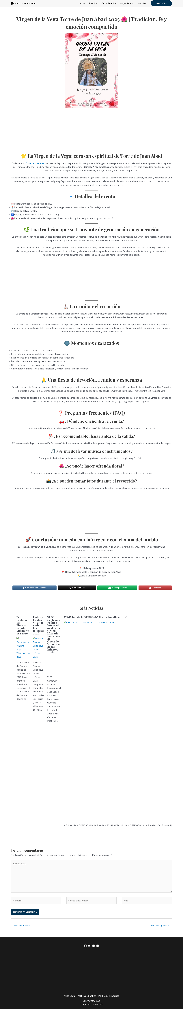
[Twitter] (89, 945)
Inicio (82, 3)
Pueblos (93, 3)
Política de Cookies (86, 995)
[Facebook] (85, 945)
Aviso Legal (69, 995)
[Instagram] (93, 945)
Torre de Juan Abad (35, 163)
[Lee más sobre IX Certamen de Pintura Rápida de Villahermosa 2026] (23, 647)
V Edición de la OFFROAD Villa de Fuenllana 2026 (95, 617)
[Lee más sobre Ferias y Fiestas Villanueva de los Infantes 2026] (38, 647)
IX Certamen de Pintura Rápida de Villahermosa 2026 (22, 625)
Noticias (142, 3)
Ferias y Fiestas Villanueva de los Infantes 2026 (38, 625)
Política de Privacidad (108, 995)
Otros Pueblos (109, 3)
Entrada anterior (21, 925)
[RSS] (97, 945)
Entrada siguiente (161, 925)
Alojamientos (126, 3)
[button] (161, 3)
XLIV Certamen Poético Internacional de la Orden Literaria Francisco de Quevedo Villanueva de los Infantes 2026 (54, 634)
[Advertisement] (91, 128)
